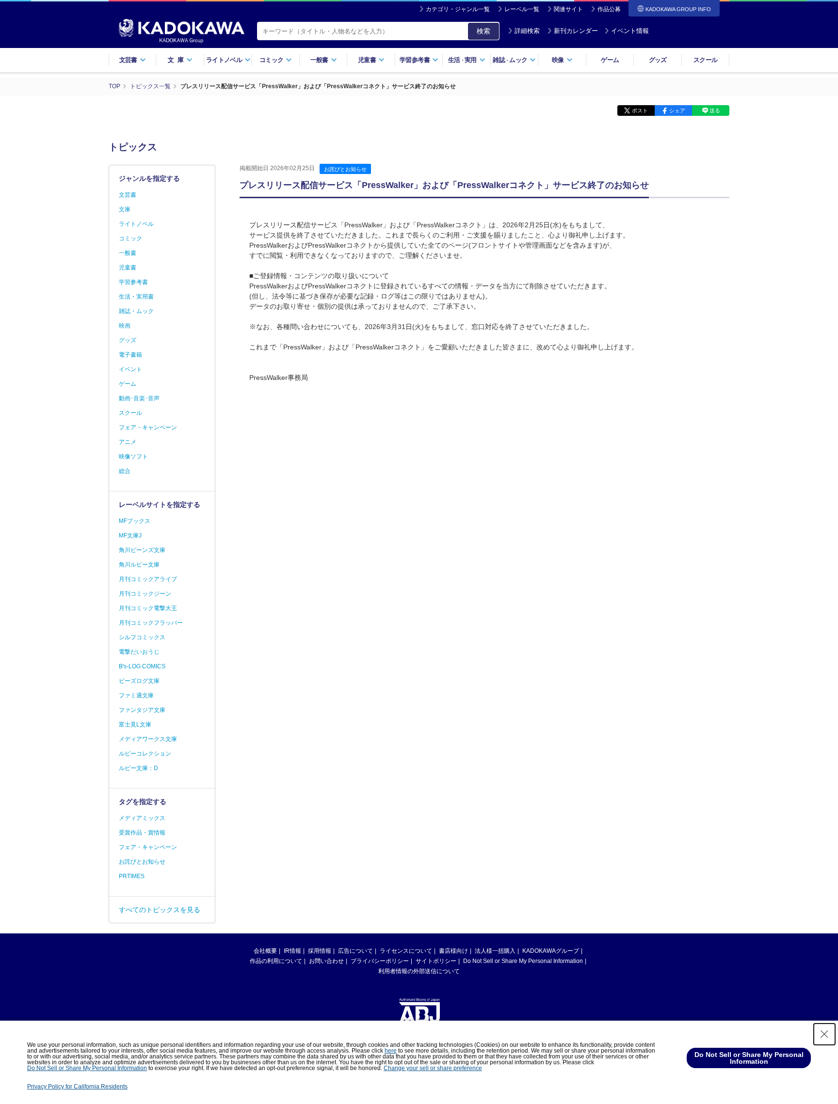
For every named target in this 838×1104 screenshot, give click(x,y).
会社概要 (265, 950)
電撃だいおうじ (139, 651)
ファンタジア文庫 (142, 710)
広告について (355, 950)
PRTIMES (132, 876)
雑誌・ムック (136, 311)
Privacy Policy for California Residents (77, 1086)
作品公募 (609, 9)
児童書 (127, 267)
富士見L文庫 (135, 724)
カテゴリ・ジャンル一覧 (458, 9)
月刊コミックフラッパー (151, 622)
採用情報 (319, 950)
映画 (124, 325)
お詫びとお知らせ (345, 169)
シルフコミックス (142, 637)
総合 (124, 471)
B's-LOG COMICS (142, 666)
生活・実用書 (136, 296)
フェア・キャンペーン (148, 427)
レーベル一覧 (521, 9)
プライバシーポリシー (380, 961)
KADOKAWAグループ (550, 950)
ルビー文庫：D (138, 768)
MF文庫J (130, 535)
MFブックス (134, 521)
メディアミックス (142, 818)
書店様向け (453, 950)
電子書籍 (130, 354)
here (391, 1051)
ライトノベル (136, 224)
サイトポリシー (436, 961)
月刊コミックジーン (145, 593)
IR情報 (292, 950)
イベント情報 (630, 30)
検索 (483, 31)
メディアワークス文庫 (148, 739)
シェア (677, 110)
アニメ (127, 442)
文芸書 (127, 194)
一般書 (127, 253)
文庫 (124, 209)
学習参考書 (133, 282)
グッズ (658, 59)
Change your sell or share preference (433, 1068)
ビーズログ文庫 (139, 681)
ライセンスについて (406, 950)
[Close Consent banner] (824, 1034)
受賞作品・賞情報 (142, 832)
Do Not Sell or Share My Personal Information (523, 961)
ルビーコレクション (145, 753)
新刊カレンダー (576, 30)
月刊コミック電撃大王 (148, 608)
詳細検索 (527, 30)
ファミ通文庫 (136, 695)
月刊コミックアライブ (148, 579)
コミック (130, 238)
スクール (705, 59)
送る (714, 110)
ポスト (640, 110)
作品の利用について (276, 961)
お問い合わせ (326, 961)
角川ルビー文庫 (139, 564)
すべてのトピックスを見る (159, 910)
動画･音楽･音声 (139, 398)
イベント (130, 369)
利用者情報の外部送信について (419, 971)
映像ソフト (133, 456)
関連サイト (568, 9)
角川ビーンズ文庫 (142, 550)
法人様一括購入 (495, 950)
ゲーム (610, 59)
